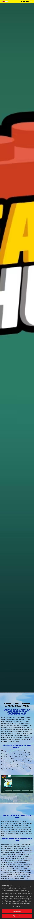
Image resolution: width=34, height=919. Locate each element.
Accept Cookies (17, 911)
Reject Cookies (17, 916)
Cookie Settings (17, 906)
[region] (17, 899)
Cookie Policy (27, 903)
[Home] (5, 2)
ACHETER (25, 1)
